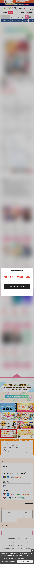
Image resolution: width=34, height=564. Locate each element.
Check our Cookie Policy (8, 561)
